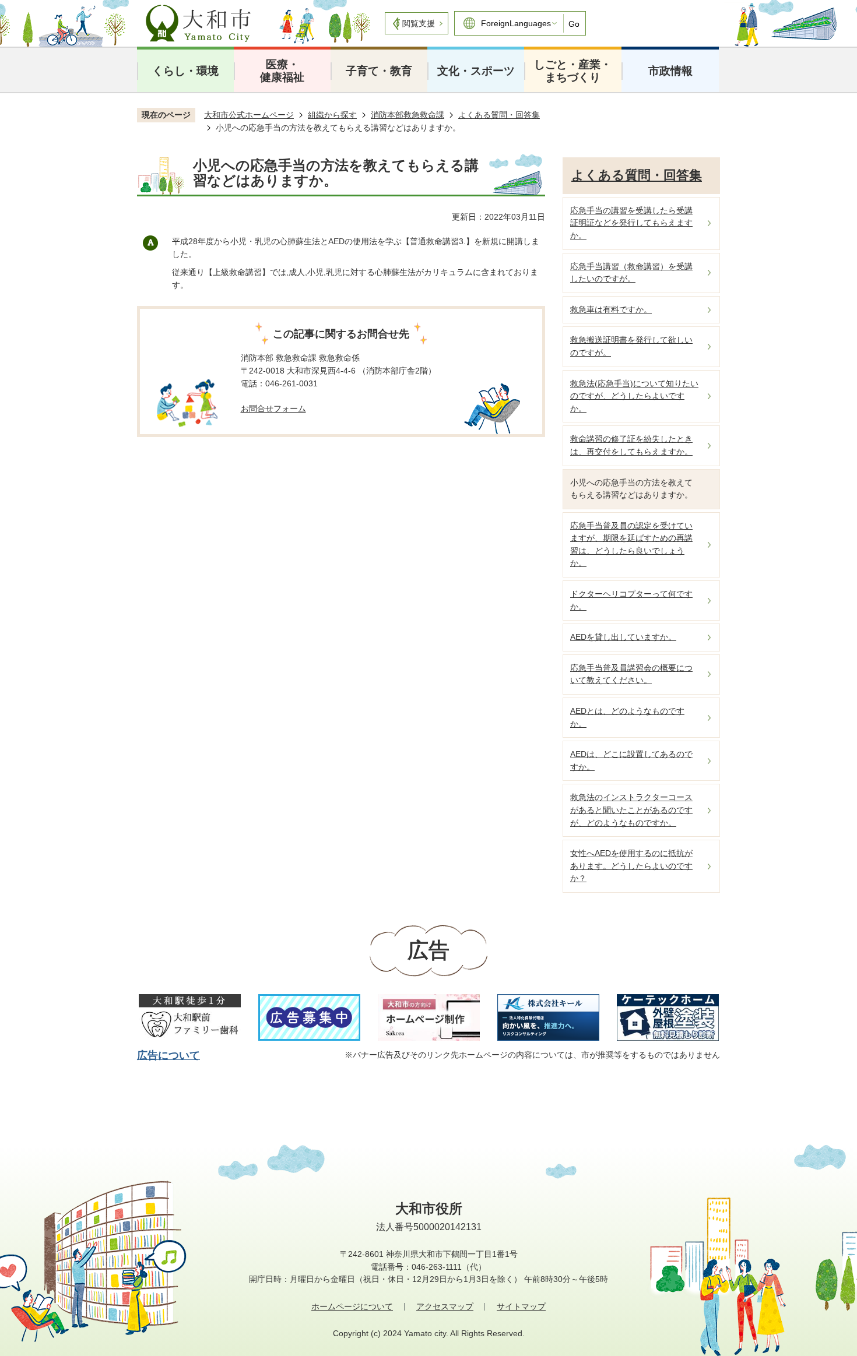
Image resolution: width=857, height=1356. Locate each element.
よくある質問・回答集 (499, 114)
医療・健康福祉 (282, 70)
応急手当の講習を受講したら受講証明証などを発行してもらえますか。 (631, 223)
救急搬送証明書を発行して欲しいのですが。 (631, 346)
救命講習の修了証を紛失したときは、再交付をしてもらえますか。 (631, 445)
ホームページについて (352, 1306)
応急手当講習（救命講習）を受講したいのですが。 (631, 273)
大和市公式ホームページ (249, 114)
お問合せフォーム (273, 408)
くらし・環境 (185, 71)
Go (573, 24)
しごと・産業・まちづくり (573, 70)
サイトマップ (521, 1306)
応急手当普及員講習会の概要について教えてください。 (631, 674)
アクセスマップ (444, 1306)
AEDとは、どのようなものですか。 (627, 717)
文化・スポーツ (476, 71)
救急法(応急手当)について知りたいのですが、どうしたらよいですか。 (634, 396)
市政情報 (670, 71)
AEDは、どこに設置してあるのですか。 (631, 760)
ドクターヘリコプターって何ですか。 (631, 600)
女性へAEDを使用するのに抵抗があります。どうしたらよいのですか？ (631, 865)
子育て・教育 (379, 71)
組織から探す (332, 114)
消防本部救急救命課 (407, 114)
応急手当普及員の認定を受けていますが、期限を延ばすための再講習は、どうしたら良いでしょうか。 (631, 544)
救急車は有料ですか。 (611, 309)
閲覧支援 (418, 23)
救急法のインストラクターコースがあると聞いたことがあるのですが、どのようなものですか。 (631, 810)
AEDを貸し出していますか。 (623, 637)
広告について (168, 1055)
